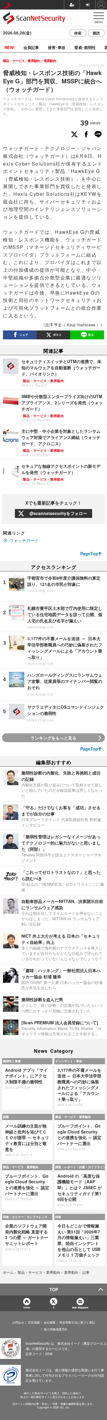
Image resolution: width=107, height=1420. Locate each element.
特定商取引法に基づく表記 (77, 1322)
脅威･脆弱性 (85, 47)
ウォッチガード (24, 540)
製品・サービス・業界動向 (73, 1116)
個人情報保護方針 (55, 1329)
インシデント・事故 (68, 1061)
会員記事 (31, 47)
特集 (58, 1216)
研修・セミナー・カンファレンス (25, 1216)
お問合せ (18, 1322)
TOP (53, 1289)
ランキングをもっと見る (53, 738)
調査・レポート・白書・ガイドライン (80, 1166)
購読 (96, 33)
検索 (77, 33)
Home (26, 1307)
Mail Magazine (80, 1307)
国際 (6, 1116)
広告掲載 (34, 1322)
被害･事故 (56, 47)
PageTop (89, 553)
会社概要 (50, 1322)
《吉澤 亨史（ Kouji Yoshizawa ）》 (72, 324)
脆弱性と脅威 (12, 1061)
